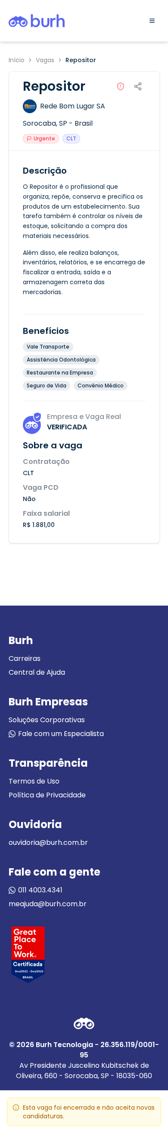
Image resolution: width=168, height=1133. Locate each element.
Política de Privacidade (47, 795)
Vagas (45, 60)
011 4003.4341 (40, 890)
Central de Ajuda (37, 672)
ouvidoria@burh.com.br (48, 842)
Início (17, 60)
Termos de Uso (34, 781)
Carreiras (24, 658)
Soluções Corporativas (47, 720)
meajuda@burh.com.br (48, 904)
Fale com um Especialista (61, 734)
